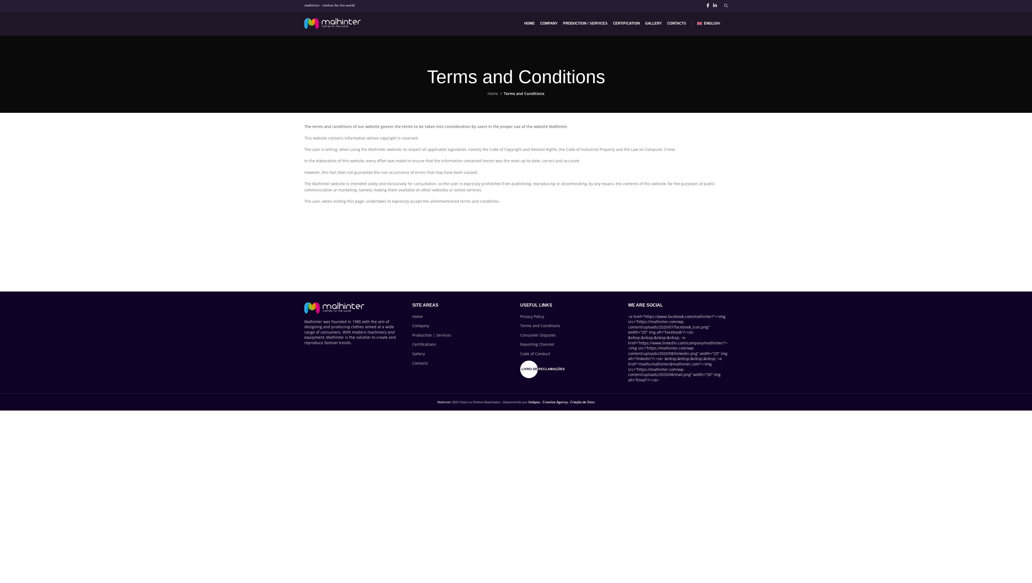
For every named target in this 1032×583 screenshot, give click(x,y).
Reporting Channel (537, 344)
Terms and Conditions (540, 325)
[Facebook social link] (708, 5)
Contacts (420, 363)
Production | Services (431, 335)
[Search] (726, 5)
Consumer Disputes (538, 335)
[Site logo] (332, 23)
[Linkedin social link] (714, 5)
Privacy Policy (532, 316)
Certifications (424, 344)
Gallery (418, 353)
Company (420, 325)
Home (493, 93)
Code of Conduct (535, 353)
